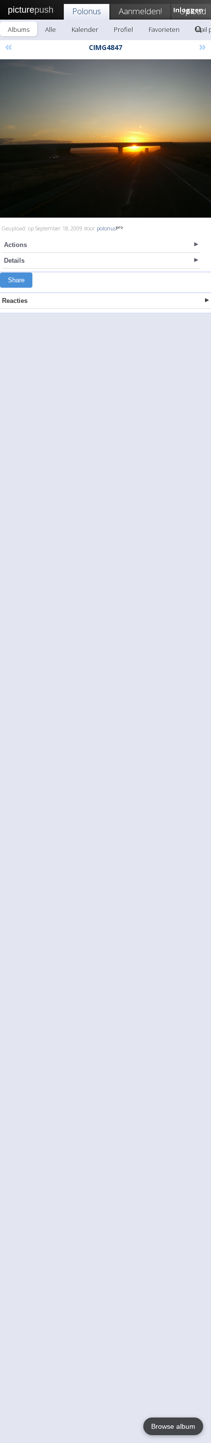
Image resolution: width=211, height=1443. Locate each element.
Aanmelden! (140, 11)
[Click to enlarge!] (105, 138)
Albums (18, 29)
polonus (106, 228)
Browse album (173, 1426)
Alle (50, 29)
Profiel (123, 29)
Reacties (14, 300)
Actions (15, 245)
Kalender (85, 29)
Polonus (86, 11)
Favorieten (164, 29)
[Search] (198, 29)
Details (14, 260)
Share (16, 280)
